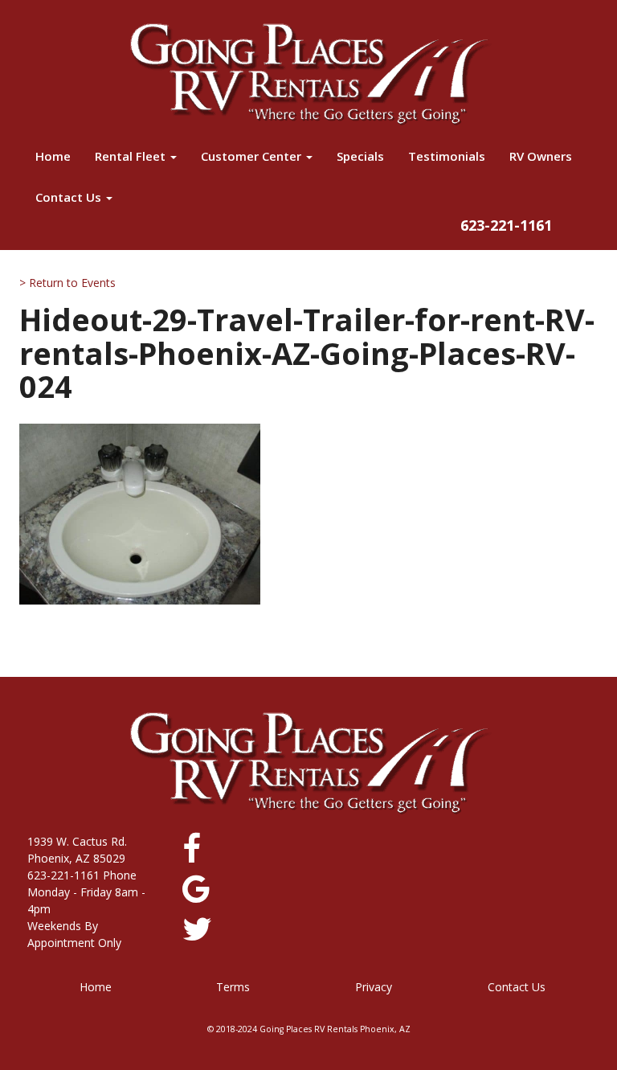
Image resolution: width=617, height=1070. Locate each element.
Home (53, 156)
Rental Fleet (132, 156)
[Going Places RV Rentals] (308, 74)
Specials (360, 156)
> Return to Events (67, 282)
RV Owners (540, 156)
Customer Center (252, 156)
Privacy (373, 986)
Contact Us (69, 197)
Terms (233, 986)
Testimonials (446, 156)
